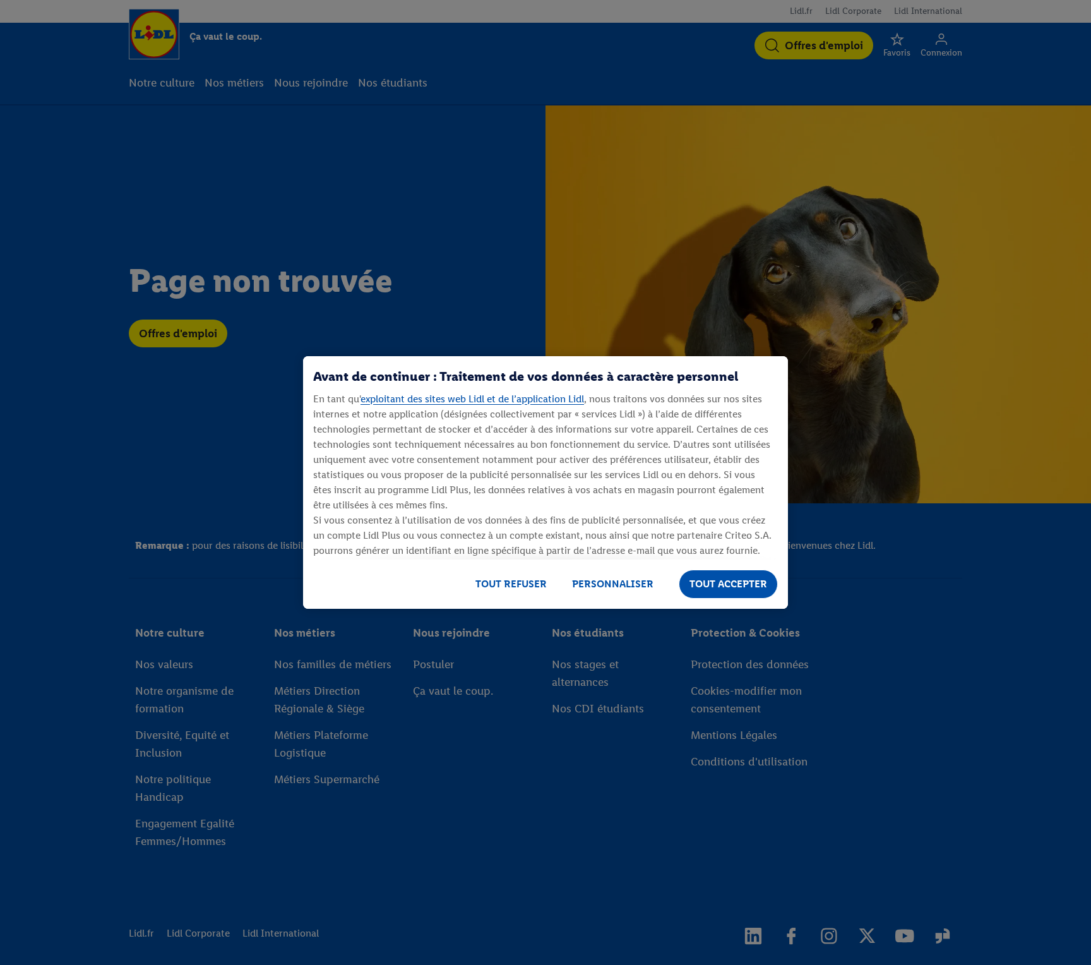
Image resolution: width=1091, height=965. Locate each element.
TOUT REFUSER (511, 584)
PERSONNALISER (612, 584)
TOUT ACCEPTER (728, 584)
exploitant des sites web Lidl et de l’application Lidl (472, 399)
